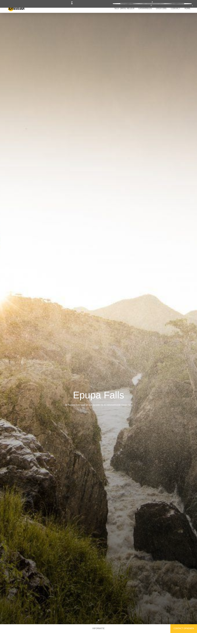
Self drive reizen (124, 8)
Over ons (161, 8)
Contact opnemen (184, 628)
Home (188, 8)
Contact (175, 8)
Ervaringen (145, 8)
